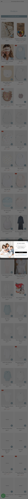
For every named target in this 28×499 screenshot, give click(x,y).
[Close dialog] (27, 242)
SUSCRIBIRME (21, 252)
